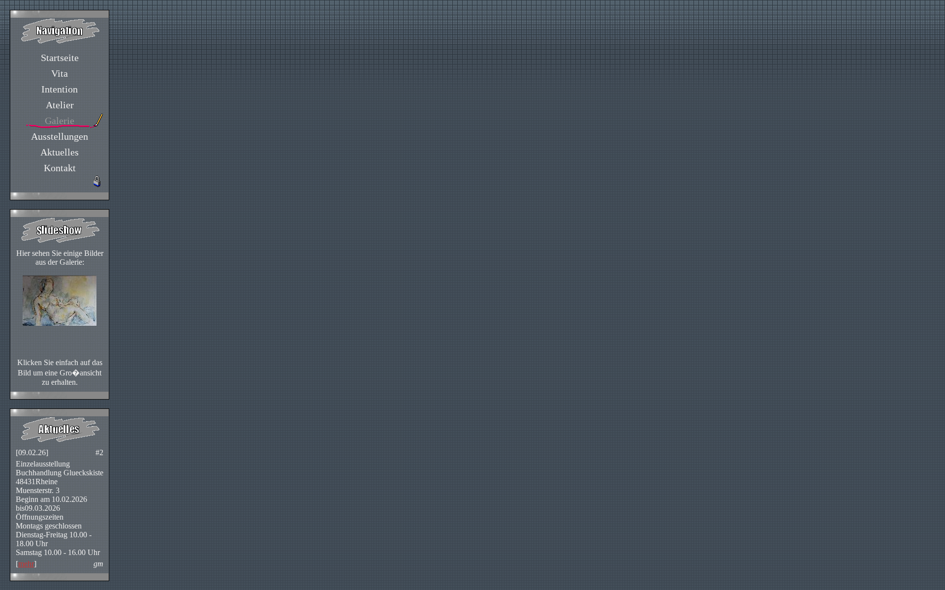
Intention (59, 89)
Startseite (60, 57)
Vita (59, 73)
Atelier (60, 104)
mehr (26, 563)
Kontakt (60, 167)
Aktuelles (59, 152)
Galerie (59, 120)
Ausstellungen (59, 136)
